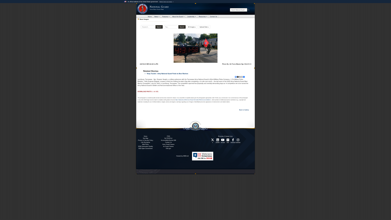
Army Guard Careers (168, 144)
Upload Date (204, 27)
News (156, 16)
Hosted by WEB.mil (182, 156)
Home (150, 16)
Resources (202, 16)
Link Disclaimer (145, 142)
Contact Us (213, 16)
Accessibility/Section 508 (168, 140)
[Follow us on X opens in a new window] (212, 140)
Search (159, 27)
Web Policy (145, 144)
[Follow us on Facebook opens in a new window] (233, 140)
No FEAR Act (168, 138)
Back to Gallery (244, 110)
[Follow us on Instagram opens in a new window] (238, 140)
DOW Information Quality (145, 146)
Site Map (145, 138)
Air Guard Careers (168, 146)
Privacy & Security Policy (145, 140)
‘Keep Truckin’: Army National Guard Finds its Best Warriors (167, 74)
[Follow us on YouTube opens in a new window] (222, 140)
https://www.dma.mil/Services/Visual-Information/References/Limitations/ (193, 100)
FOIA (168, 136)
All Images (191, 27)
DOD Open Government (145, 148)
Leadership (190, 16)
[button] (166, 2)
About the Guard (177, 16)
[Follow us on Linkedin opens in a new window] (217, 140)
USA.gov (168, 148)
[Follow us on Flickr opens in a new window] (227, 140)
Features (165, 16)
